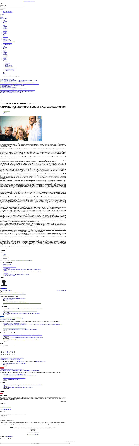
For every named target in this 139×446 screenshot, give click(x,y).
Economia (5, 52)
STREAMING (7, 63)
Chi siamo (25, 1)
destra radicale (6, 256)
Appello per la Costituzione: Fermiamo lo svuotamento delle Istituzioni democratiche (20, 329)
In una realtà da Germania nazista (7, 79)
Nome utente (3, 5)
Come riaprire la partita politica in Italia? (8, 87)
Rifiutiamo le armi (6, 364)
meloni (4, 255)
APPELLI (6, 64)
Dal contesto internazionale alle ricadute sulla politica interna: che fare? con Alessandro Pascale (22, 271)
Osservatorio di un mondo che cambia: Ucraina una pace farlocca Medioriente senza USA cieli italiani (23, 308)
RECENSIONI (5, 54)
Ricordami (4, 8)
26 (5, 354)
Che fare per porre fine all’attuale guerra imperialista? (11, 92)
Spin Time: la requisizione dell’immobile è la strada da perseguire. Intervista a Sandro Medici (21, 313)
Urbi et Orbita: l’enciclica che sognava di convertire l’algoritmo (12, 81)
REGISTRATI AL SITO (9, 66)
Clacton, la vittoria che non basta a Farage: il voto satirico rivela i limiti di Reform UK (17, 82)
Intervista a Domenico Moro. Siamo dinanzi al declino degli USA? (13, 88)
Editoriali (4, 48)
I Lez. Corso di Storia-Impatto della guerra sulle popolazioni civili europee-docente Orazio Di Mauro (23, 337)
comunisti (5, 258)
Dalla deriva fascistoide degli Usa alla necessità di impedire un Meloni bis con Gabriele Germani (22, 269)
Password (2, 6)
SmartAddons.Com (9, 436)
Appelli (1, 357)
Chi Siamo (5, 47)
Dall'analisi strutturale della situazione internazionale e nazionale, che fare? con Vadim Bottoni (22, 303)
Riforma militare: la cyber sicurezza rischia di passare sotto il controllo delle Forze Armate (18, 80)
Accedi (2, 9)
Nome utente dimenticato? (8, 12)
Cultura (4, 53)
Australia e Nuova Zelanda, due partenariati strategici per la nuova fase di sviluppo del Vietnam (19, 84)
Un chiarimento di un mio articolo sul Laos (11, 379)
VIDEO (6, 62)
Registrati (2, 14)
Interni (4, 50)
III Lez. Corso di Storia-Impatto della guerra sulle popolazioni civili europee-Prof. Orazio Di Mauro (22, 335)
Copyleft (11, 427)
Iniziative (4, 58)
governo (4, 254)
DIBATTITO (5, 57)
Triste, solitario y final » (27, 260)
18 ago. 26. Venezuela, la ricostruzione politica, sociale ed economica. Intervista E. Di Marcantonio (22, 385)
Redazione (6, 270)
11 (3, 351)
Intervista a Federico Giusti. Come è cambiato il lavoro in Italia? (13, 294)
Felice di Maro (6, 265)
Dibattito (2, 368)
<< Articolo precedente (5, 290)
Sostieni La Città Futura (30, 1)
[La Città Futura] (3, 18)
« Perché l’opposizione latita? (17, 260)
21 (9, 352)
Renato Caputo (7, 111)
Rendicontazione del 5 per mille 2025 (7, 319)
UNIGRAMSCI (5, 56)
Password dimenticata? (7, 11)
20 (7, 352)
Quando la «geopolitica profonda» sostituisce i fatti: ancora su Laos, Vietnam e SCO (17, 91)
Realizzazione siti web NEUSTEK (33, 434)
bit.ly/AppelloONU (19, 361)
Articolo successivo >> (61, 290)
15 (12, 351)
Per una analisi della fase (5, 86)
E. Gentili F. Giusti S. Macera (9, 275)
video (1, 291)
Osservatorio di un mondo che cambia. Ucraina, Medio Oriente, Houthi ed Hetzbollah (20, 311)
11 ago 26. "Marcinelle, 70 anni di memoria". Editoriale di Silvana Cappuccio (18, 387)
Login (1, 15)
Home (4, 46)
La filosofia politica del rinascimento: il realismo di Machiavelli (12, 85)
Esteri (4, 51)
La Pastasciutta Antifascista (8, 299)
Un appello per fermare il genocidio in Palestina (10, 359)
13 (7, 351)
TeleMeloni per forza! (7, 264)
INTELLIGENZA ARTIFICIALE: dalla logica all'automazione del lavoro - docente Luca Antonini (21, 339)
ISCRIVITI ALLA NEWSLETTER (11, 68)
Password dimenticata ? (9, 69)
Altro (4, 60)
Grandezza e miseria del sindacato (9, 267)
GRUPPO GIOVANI (8, 65)
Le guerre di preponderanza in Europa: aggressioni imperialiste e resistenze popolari (17, 90)
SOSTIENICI (5, 59)
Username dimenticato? (9, 70)
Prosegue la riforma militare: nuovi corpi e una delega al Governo (16, 274)
